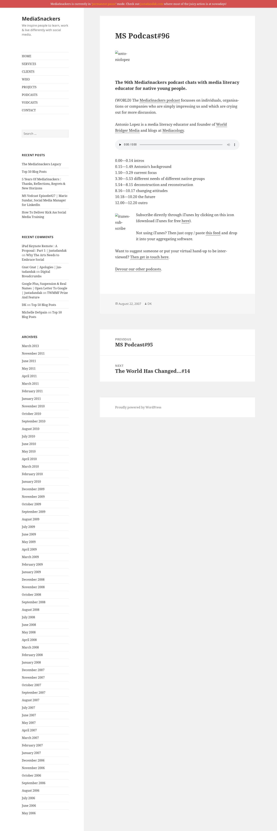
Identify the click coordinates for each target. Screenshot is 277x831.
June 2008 (29, 625)
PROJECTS (29, 87)
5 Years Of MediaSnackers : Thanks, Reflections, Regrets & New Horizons (43, 183)
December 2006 (33, 760)
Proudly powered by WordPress (138, 407)
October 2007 (31, 685)
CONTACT (29, 110)
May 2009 (29, 542)
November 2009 (33, 497)
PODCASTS (29, 95)
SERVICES (29, 64)
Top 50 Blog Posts (34, 172)
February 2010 (32, 474)
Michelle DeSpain (34, 312)
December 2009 (33, 489)
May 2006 (29, 813)
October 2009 (31, 504)
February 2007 (32, 745)
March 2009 (30, 557)
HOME (26, 56)
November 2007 (33, 677)
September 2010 (33, 421)
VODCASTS (30, 102)
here (185, 220)
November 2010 (33, 406)
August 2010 (30, 429)
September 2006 (33, 783)
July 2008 (28, 617)
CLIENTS (28, 72)
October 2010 (31, 414)
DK (24, 305)
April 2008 (29, 640)
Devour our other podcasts (138, 269)
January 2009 (31, 572)
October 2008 (31, 594)
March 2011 (30, 383)
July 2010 (28, 436)
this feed (213, 232)
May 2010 (29, 451)
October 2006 (31, 775)
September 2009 (33, 512)
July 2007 (28, 708)
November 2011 (33, 353)
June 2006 (29, 805)
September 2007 (33, 692)
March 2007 (30, 738)
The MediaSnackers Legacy (41, 164)
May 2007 (29, 723)
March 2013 (30, 346)
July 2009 (28, 527)
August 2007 (30, 700)
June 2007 (29, 715)
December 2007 (33, 670)
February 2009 (32, 564)
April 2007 (29, 730)
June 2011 (29, 361)
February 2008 (32, 655)
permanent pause (104, 4)
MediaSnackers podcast (160, 100)
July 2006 (28, 798)
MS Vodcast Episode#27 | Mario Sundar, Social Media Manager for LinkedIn (44, 200)
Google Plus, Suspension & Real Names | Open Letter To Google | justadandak (44, 288)
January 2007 (31, 753)
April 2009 (29, 549)
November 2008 (33, 587)
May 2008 (29, 632)
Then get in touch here (149, 257)
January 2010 (31, 481)
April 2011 (29, 376)
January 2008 (31, 662)
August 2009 (30, 519)
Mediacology (173, 130)
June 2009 (29, 534)
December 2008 (33, 579)
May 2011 (29, 368)
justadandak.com (151, 4)
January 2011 (31, 399)
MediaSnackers (41, 18)
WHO (26, 79)
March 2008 (30, 647)
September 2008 (33, 602)
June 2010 (29, 444)
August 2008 (30, 610)
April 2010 (29, 459)
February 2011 (32, 391)
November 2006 (33, 768)
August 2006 (30, 790)
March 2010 (30, 466)
